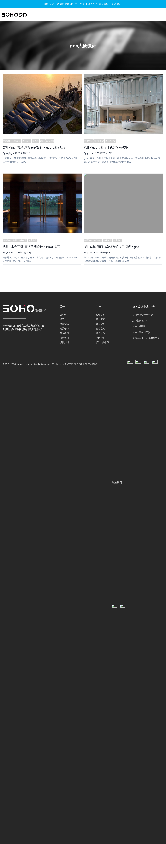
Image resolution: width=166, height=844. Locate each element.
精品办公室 (110, 141)
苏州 (42, 141)
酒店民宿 (50, 141)
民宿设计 (17, 141)
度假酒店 (7, 240)
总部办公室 (99, 141)
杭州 (15, 240)
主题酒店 (7, 141)
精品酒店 (26, 141)
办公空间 (88, 141)
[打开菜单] (154, 14)
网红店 (35, 141)
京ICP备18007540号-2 (85, 364)
